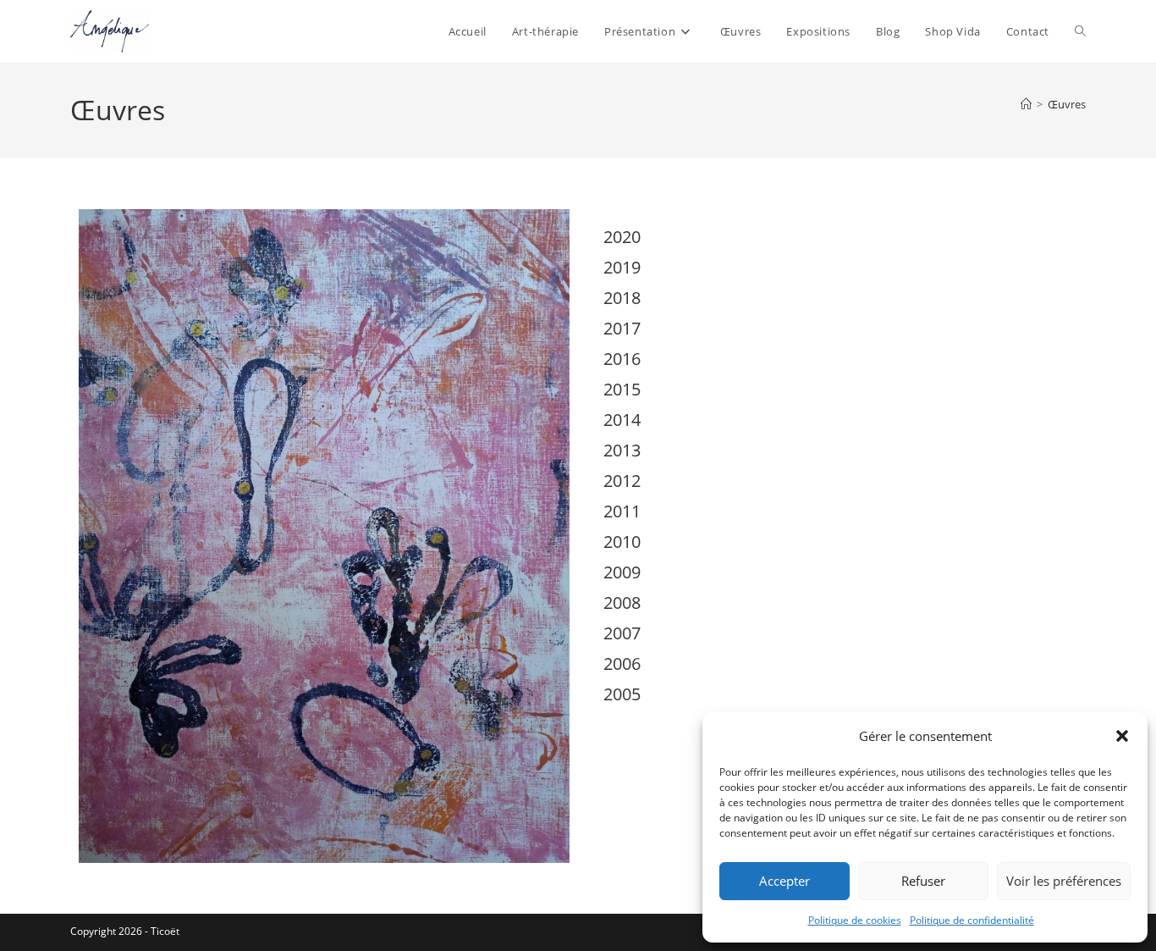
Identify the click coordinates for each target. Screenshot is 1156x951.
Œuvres (1067, 104)
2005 (622, 694)
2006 (622, 663)
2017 (622, 328)
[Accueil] (1026, 104)
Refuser (923, 880)
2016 (622, 358)
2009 (622, 572)
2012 (622, 480)
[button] (1122, 735)
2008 (622, 602)
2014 (622, 419)
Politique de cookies (854, 920)
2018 (622, 297)
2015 (622, 389)
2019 (622, 267)
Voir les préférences (1063, 880)
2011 (622, 511)
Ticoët (165, 931)
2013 (622, 450)
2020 (622, 236)
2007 (622, 633)
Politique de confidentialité (972, 920)
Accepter (784, 880)
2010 (622, 541)
